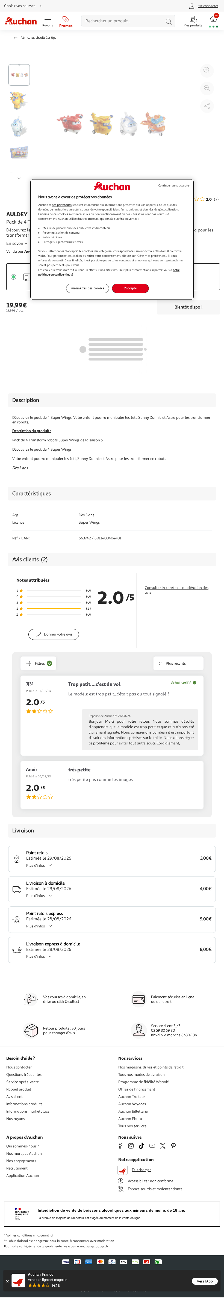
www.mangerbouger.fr (92, 1246)
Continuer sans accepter (174, 185)
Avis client (14, 1096)
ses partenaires (62, 205)
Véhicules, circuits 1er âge (38, 38)
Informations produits (24, 1104)
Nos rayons (15, 1118)
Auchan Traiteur (131, 1096)
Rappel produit (18, 1089)
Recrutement (17, 1168)
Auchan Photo (130, 1118)
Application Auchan (22, 1175)
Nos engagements (21, 1161)
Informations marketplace (27, 1111)
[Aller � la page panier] (213, 21)
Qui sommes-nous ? (22, 1146)
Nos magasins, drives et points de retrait (151, 1067)
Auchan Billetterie (133, 1111)
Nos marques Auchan (24, 1153)
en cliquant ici (43, 1235)
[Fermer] (7, 1281)
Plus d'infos (35, 865)
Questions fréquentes (24, 1074)
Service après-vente (22, 1082)
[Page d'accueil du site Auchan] (21, 21)
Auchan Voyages (132, 1104)
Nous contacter (19, 1067)
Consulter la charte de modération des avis (176, 590)
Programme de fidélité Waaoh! (143, 1082)
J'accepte (130, 288)
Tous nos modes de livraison (141, 1074)
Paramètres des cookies (87, 288)
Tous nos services (132, 1126)
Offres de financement (136, 1089)
